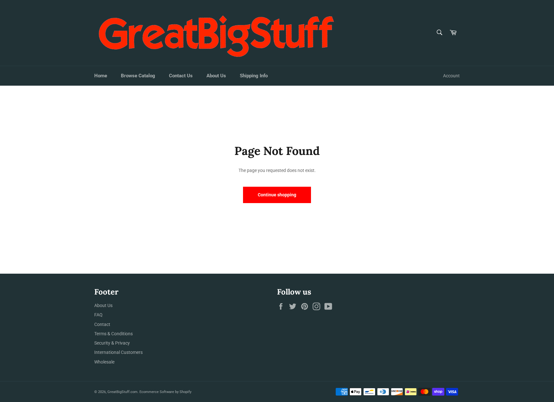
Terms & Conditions (113, 333)
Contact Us (181, 76)
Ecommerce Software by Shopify (165, 392)
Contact (102, 324)
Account (451, 75)
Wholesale (104, 361)
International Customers (118, 352)
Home (100, 76)
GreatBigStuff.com (122, 392)
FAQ (98, 314)
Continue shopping (277, 194)
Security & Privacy (112, 343)
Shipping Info (254, 76)
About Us (216, 76)
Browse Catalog (138, 76)
